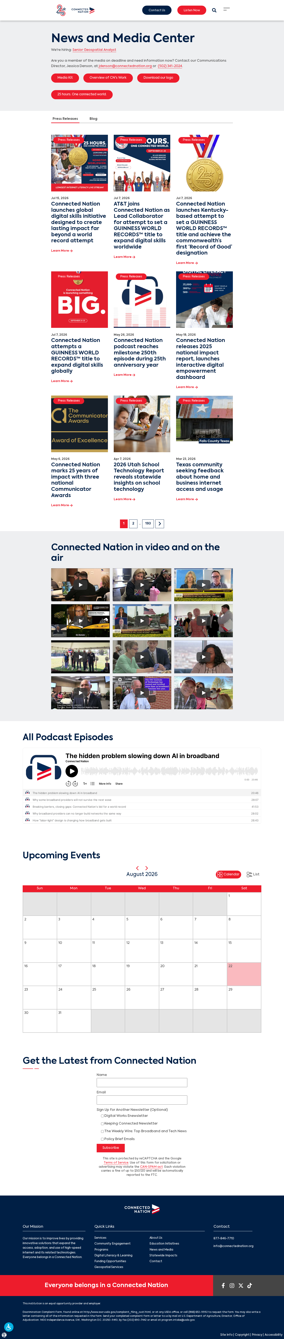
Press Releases (65, 119)
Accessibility (274, 1334)
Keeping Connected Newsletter (131, 1123)
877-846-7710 (224, 1238)
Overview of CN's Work (108, 78)
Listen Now (192, 10)
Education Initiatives (164, 1243)
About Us (155, 1237)
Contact (155, 1261)
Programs (101, 1249)
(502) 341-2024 (170, 66)
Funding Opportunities (110, 1261)
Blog (93, 119)
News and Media (161, 1249)
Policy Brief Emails (119, 1139)
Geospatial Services (108, 1267)
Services (100, 1237)
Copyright (242, 1334)
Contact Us (157, 10)
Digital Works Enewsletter (126, 1116)
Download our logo (158, 78)
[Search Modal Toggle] (214, 10)
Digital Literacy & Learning (113, 1255)
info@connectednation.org (233, 1246)
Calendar (231, 874)
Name (102, 1075)
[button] (9, 1327)
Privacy (257, 1334)
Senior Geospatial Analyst (94, 50)
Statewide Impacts (163, 1255)
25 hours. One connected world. (81, 94)
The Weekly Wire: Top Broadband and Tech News (145, 1131)
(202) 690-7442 (137, 1320)
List (256, 874)
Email (101, 1092)
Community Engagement (112, 1243)
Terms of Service (116, 1162)
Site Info (226, 1334)
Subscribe (110, 1148)
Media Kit (65, 78)
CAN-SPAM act (151, 1166)
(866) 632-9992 (198, 1312)
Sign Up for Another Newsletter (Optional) (132, 1110)
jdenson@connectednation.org (126, 66)
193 (148, 523)
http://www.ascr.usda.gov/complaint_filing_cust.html (117, 1312)
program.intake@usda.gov (178, 1320)
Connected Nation (130, 629)
